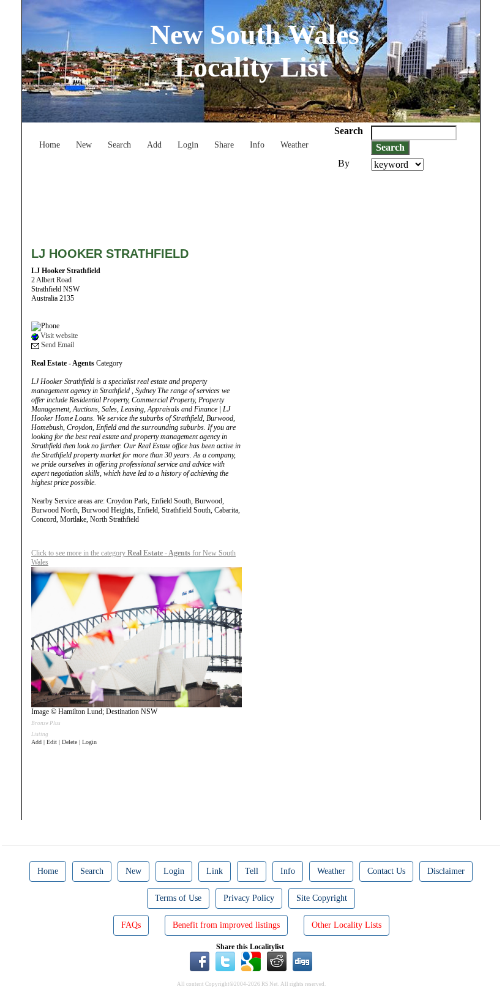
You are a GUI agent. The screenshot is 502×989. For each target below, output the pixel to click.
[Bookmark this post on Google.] (251, 961)
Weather (294, 144)
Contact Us (386, 871)
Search (119, 144)
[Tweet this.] (225, 961)
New (84, 144)
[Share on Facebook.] (199, 961)
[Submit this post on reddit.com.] (277, 961)
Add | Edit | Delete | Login (64, 742)
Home (49, 144)
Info (257, 144)
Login (188, 144)
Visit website (58, 335)
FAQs (131, 925)
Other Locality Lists (346, 925)
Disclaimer (446, 871)
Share (224, 144)
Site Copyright (321, 898)
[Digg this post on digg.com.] (302, 961)
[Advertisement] (254, 204)
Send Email (56, 344)
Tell (251, 871)
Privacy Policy (248, 898)
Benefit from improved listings (226, 925)
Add (154, 144)
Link (214, 871)
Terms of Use (178, 898)
